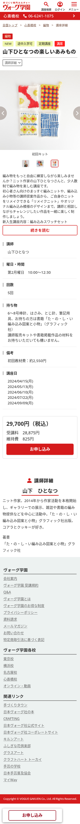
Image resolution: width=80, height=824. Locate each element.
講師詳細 (11, 63)
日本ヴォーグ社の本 (18, 712)
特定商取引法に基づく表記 (23, 639)
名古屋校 (10, 672)
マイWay (10, 779)
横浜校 (8, 665)
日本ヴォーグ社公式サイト (23, 725)
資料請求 (10, 619)
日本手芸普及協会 (17, 773)
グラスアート (13, 752)
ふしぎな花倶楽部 (17, 746)
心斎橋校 (10, 679)
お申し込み (40, 449)
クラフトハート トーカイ (22, 759)
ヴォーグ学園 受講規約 (20, 585)
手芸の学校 (11, 766)
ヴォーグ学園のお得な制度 (23, 605)
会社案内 (10, 578)
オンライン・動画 (17, 686)
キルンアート (13, 739)
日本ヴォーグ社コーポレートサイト (30, 732)
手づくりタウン (15, 705)
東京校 (8, 658)
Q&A (7, 592)
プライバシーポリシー (20, 612)
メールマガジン (15, 626)
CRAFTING (11, 718)
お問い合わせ (13, 633)
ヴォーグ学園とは (17, 599)
